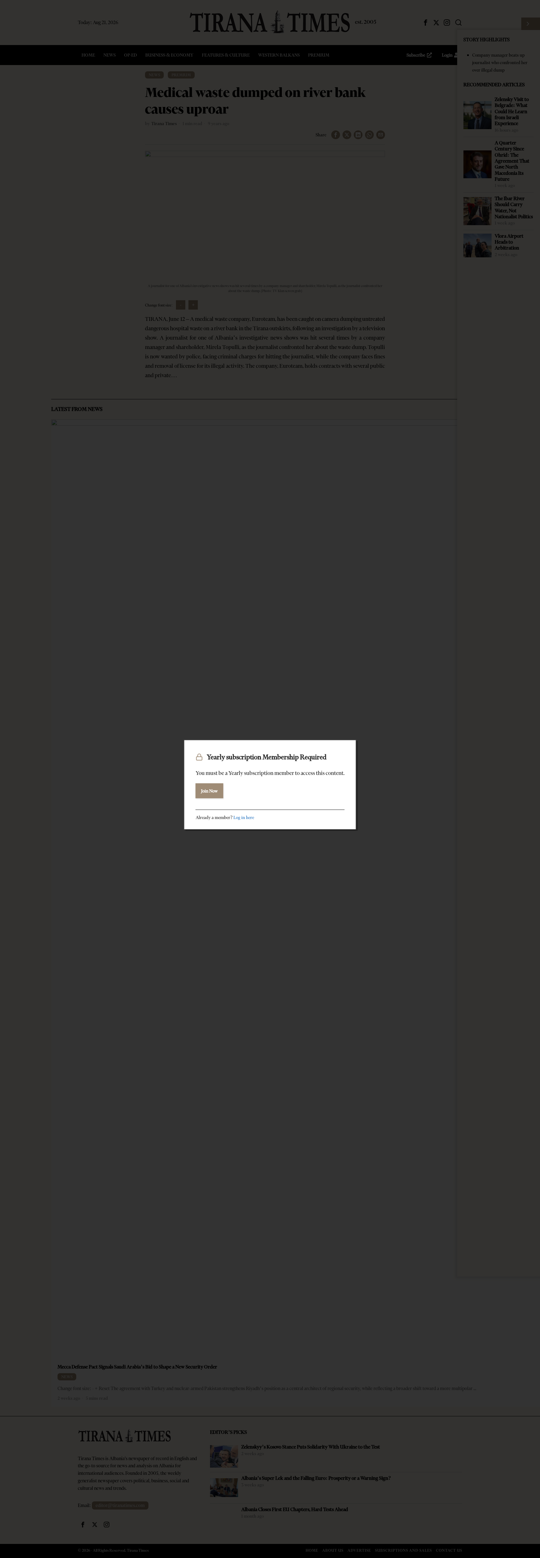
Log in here (243, 817)
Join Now (209, 791)
